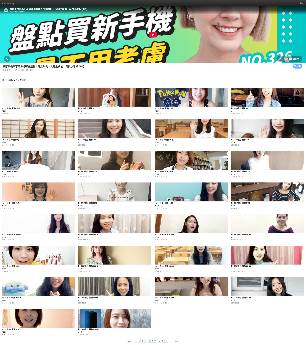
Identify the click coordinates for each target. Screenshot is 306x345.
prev (129, 341)
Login (302, 3)
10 (166, 341)
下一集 (297, 66)
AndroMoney (8, 3)
